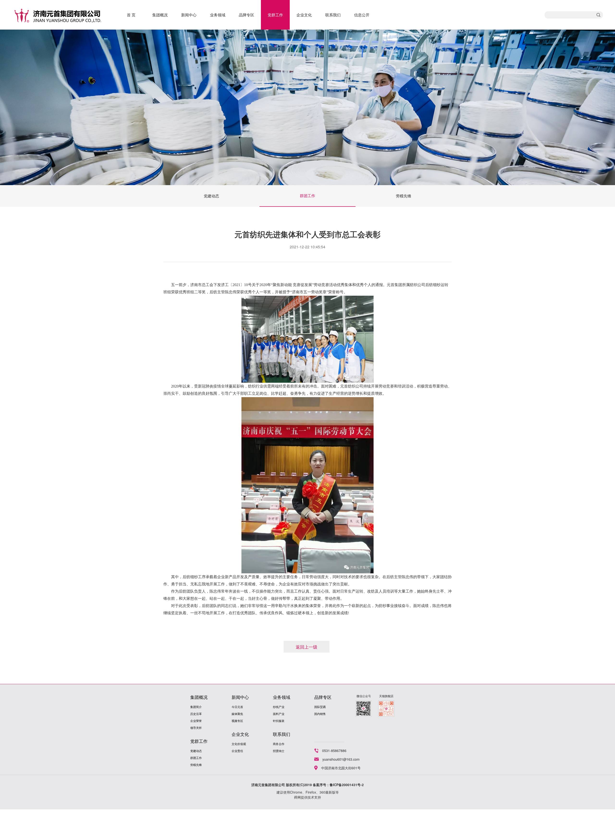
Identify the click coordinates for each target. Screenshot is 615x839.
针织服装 (278, 721)
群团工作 (307, 195)
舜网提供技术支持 (307, 797)
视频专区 (237, 721)
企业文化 (304, 15)
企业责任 (237, 751)
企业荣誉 (196, 721)
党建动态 (211, 196)
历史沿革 (196, 714)
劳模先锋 (403, 196)
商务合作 (278, 744)
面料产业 (278, 714)
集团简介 (196, 707)
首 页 (131, 15)
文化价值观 (239, 744)
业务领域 (217, 15)
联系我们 (333, 15)
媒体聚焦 (237, 714)
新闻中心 (189, 15)
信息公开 (361, 15)
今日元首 (237, 707)
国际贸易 (320, 707)
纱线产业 (278, 707)
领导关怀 (196, 728)
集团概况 (160, 15)
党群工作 (275, 15)
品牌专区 (246, 15)
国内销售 (320, 714)
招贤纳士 (278, 751)
